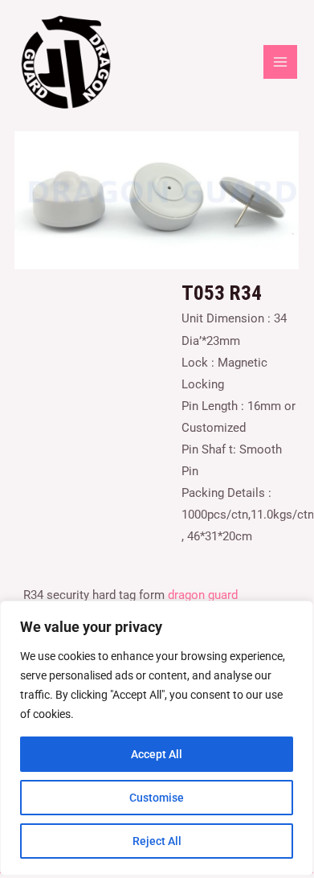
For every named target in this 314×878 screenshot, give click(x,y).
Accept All (156, 754)
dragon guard (203, 595)
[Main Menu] (280, 62)
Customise (156, 797)
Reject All (157, 841)
